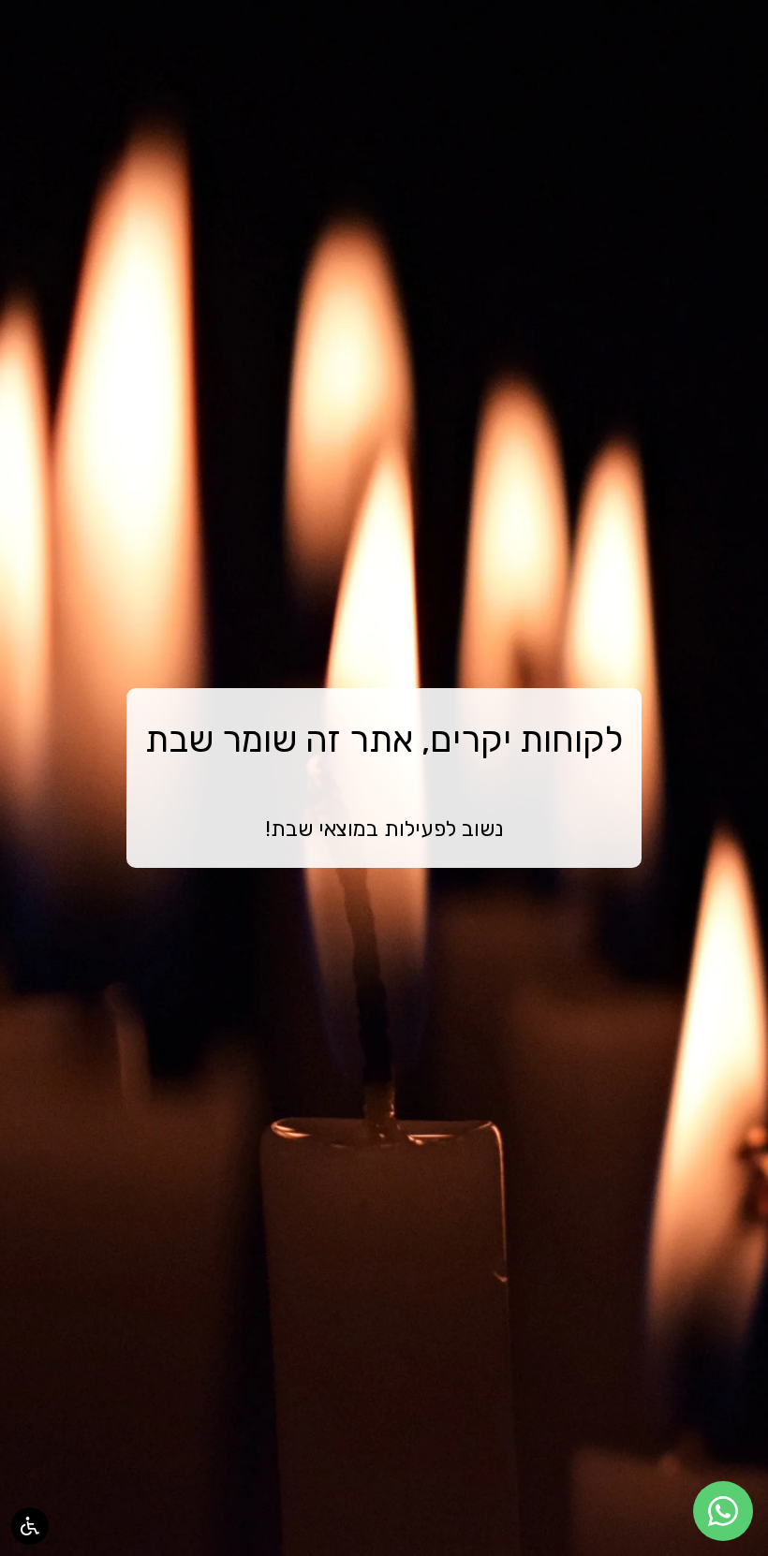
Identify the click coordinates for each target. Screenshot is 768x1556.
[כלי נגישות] (30, 1526)
